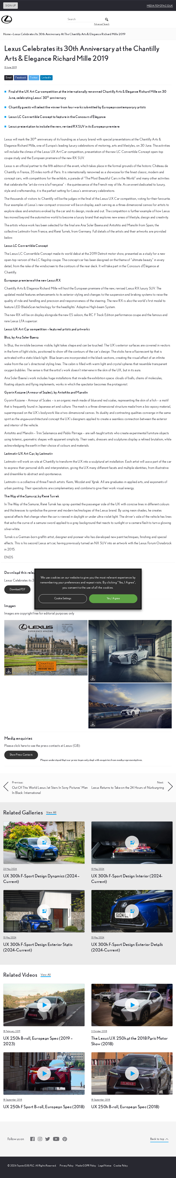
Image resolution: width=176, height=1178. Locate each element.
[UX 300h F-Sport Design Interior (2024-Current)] (132, 842)
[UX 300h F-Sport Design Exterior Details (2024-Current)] (132, 911)
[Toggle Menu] (170, 19)
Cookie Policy (121, 1165)
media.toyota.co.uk (160, 5)
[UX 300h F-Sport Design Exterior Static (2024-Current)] (44, 911)
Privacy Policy (66, 1165)
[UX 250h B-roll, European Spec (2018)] (132, 1073)
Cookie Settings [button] (62, 598)
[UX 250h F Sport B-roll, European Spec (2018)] (44, 1073)
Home (7, 34)
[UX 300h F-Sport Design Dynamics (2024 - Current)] (44, 842)
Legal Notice (104, 1165)
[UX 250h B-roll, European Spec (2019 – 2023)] (44, 1004)
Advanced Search (101, 24)
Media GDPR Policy (86, 1165)
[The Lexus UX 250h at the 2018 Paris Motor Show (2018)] (132, 1004)
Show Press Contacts (21, 754)
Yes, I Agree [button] (113, 598)
